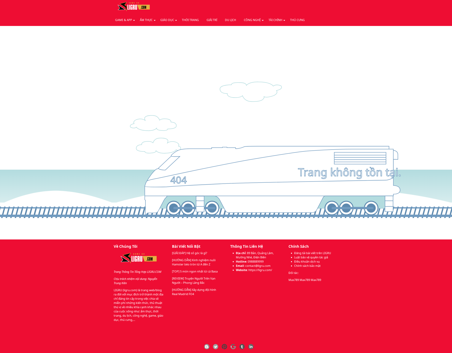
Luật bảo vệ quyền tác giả (311, 257)
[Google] (233, 346)
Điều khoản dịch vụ (307, 261)
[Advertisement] (226, 52)
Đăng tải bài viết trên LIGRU (312, 253)
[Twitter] (215, 346)
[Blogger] (206, 346)
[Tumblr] (242, 346)
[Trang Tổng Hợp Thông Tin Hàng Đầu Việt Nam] (133, 7)
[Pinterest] (224, 346)
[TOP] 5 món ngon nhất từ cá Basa (195, 271)
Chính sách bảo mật (307, 266)
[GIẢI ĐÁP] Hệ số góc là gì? (189, 253)
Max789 (294, 280)
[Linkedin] (251, 346)
